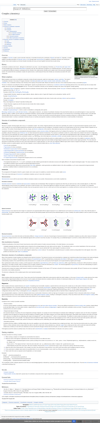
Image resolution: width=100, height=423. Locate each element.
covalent (56, 264)
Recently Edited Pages (58, 404)
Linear (5, 145)
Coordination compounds (26, 402)
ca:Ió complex (5, 396)
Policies (53, 411)
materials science (11, 112)
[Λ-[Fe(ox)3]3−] (33, 222)
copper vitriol (67, 66)
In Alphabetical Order (31, 406)
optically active (77, 210)
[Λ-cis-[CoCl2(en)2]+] (56, 222)
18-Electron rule (23, 132)
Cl (14, 90)
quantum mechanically (79, 259)
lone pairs (63, 88)
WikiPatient (37, 404)
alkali (34, 81)
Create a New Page (26, 408)
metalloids (4, 82)
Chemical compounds (14, 402)
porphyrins (72, 98)
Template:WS (11, 398)
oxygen (62, 325)
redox (84, 305)
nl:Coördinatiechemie (65, 396)
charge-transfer (80, 277)
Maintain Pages (70, 408)
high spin (90, 289)
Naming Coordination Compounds (12, 379)
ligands (52, 57)
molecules (20, 59)
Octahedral (6, 152)
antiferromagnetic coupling (43, 294)
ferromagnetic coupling (89, 294)
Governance (75, 410)
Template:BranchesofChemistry (9, 383)
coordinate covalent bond (60, 84)
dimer (85, 362)
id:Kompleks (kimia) (34, 396)
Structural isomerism (6, 236)
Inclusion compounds (9, 372)
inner (39, 305)
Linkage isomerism (38, 236)
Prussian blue (59, 66)
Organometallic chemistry (10, 373)
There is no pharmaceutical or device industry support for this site (21, 410)
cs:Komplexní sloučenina (14, 396)
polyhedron (87, 138)
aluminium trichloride (93, 362)
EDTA (12, 92)
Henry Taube (11, 307)
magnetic (27, 285)
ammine (47, 345)
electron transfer (79, 305)
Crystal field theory (37, 259)
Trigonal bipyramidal (8, 150)
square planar (14, 148)
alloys (62, 79)
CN (17, 90)
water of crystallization (23, 251)
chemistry (10, 57)
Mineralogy (4, 112)
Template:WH (5, 398)
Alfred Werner (22, 68)
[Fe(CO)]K (25, 92)
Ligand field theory (44, 262)
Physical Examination (68, 406)
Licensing (82, 410)
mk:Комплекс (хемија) (55, 396)
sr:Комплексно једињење (77, 396)
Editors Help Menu (47, 408)
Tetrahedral (6, 148)
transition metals (51, 81)
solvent (39, 249)
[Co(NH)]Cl (18, 92)
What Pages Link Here (80, 408)
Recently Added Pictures (70, 404)
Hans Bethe (63, 259)
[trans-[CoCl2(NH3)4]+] (44, 197)
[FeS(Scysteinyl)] (13, 109)
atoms (24, 59)
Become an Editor (36, 408)
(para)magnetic (47, 287)
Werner (12, 88)
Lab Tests (77, 406)
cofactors (64, 98)
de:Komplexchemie (24, 396)
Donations (60, 410)
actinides (64, 81)
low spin (29, 290)
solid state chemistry (23, 112)
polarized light (5, 212)
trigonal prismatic (21, 152)
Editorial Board (67, 410)
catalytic (46, 328)
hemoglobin (10, 100)
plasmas (57, 79)
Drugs (82, 406)
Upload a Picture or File (59, 408)
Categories (4, 402)
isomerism (19, 174)
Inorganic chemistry (38, 402)
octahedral (18, 183)
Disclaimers (88, 410)
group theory (75, 264)
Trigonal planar (7, 147)
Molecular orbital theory (59, 262)
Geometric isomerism (7, 183)
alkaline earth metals (42, 81)
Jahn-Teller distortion (55, 143)
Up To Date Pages (46, 404)
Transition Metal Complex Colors (11, 381)
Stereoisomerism (6, 179)
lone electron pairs (40, 307)
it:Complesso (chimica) (44, 396)
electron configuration (39, 129)
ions (60, 57)
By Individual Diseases (44, 406)
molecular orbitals (44, 131)
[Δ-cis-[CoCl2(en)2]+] (67, 222)
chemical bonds (40, 59)
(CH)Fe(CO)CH (12, 96)
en (19, 90)
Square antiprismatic (9, 155)
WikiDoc (31, 404)
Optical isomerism (6, 210)
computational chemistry (33, 280)
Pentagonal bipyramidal (9, 154)
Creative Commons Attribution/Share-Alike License (22, 418)
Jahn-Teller (32, 165)
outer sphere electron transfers (50, 305)
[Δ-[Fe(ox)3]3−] (44, 222)
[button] (98, 4)
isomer (64, 172)
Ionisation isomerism (9, 246)
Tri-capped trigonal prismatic (10, 157)
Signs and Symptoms (56, 406)
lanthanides (58, 81)
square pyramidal (19, 150)
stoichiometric (39, 328)
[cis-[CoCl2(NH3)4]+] (32, 198)
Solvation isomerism (8, 249)
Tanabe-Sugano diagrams (81, 279)
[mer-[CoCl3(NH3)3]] (67, 197)
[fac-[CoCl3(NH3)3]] (56, 197)
